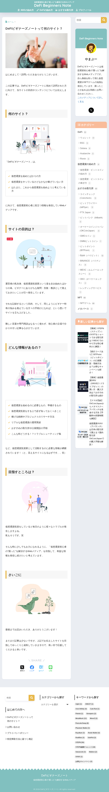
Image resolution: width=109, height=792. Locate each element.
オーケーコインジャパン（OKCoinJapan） (91, 229)
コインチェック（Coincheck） (87, 196)
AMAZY (89, 704)
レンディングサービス (90, 290)
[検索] (104, 20)
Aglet (79, 704)
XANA (79, 757)
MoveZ (93, 718)
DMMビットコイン (90, 241)
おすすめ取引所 (65, 10)
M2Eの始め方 (27, 10)
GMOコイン (87, 236)
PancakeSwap (82, 723)
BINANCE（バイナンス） (89, 263)
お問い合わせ (13, 727)
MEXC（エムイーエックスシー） (90, 272)
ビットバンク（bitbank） (92, 219)
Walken (93, 752)
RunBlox (80, 738)
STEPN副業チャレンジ (85, 747)
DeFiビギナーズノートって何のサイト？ (20, 719)
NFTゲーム (87, 303)
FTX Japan (87, 212)
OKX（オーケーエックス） (90, 281)
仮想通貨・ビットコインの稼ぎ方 (91, 181)
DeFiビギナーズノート (54, 775)
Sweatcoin (81, 752)
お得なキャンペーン (84, 761)
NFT (81, 297)
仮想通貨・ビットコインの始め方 (91, 172)
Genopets (91, 714)
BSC (84, 143)
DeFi (82, 132)
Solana (85, 148)
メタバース (85, 308)
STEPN (80, 742)
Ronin (84, 159)
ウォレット (87, 138)
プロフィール (84, 10)
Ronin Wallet (94, 733)
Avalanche (86, 153)
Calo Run (94, 709)
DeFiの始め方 (46, 10)
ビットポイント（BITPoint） (86, 248)
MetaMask (81, 718)
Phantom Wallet (83, 728)
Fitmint (79, 714)
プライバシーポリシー (17, 733)
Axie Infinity (81, 709)
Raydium (80, 733)
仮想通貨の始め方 (88, 164)
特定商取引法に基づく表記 (20, 739)
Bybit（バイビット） (91, 255)
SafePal (92, 738)
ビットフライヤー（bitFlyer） (87, 205)
